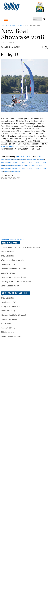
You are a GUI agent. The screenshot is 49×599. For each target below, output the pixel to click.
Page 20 (14, 165)
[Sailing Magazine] (11, 7)
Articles (8, 26)
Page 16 (32, 162)
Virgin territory (7, 251)
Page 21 (21, 165)
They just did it (7, 256)
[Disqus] (24, 208)
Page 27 (18, 168)
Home (3, 26)
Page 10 (34, 159)
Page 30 (38, 168)
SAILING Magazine (12, 47)
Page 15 (25, 162)
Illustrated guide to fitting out (13, 315)
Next (19, 171)
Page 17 (38, 162)
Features (19, 26)
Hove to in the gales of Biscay (13, 277)
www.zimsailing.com (9, 146)
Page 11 (41, 159)
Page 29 (32, 168)
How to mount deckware (11, 336)
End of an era (6, 323)
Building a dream (8, 273)
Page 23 (35, 165)
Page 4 (41, 157)
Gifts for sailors (7, 332)
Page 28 (25, 168)
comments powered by (12, 239)
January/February (8, 328)
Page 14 (18, 162)
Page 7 (15, 159)
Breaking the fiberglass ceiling (13, 268)
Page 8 (21, 159)
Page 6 (9, 159)
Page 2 (29, 157)
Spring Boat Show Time (11, 286)
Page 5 (3, 159)
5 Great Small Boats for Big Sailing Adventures (20, 247)
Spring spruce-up (8, 310)
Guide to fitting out (9, 319)
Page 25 (4, 168)
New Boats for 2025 (9, 264)
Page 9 (27, 159)
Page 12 (4, 162)
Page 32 (7, 171)
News (13, 26)
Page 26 (11, 168)
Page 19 (7, 165)
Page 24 (42, 165)
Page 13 (11, 162)
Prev (17, 157)
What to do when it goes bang (13, 260)
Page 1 (23, 157)
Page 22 (28, 165)
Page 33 (14, 171)
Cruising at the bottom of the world (16, 281)
